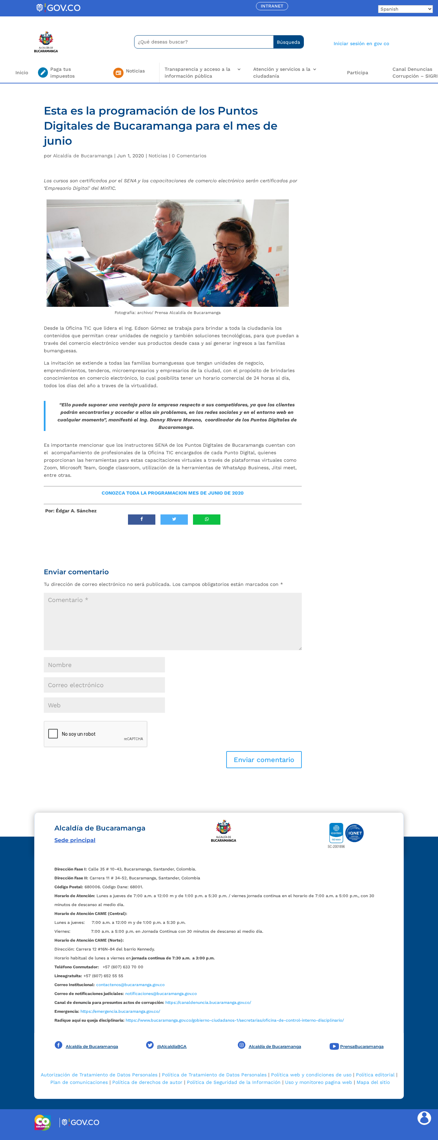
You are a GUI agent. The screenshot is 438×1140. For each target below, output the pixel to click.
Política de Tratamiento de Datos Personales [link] (214, 1074)
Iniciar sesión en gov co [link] (361, 43)
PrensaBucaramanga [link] (362, 1046)
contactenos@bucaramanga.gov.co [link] (130, 984)
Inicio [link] (21, 72)
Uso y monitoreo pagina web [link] (318, 1082)
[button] (264, 759)
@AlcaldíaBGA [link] (171, 1046)
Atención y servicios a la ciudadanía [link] (281, 72)
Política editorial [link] (375, 1074)
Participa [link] (357, 72)
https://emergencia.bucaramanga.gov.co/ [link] (120, 1011)
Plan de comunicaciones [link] (79, 1082)
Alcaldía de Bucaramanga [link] (83, 155)
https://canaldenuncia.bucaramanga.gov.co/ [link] (208, 1002)
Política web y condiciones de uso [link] (311, 1074)
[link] (58, 12)
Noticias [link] (158, 155)
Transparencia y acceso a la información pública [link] (197, 72)
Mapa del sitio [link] (373, 1082)
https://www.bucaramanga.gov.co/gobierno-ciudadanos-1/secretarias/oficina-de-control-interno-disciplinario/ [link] (235, 1020)
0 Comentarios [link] (189, 155)
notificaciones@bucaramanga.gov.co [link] (161, 993)
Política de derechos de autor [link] (147, 1082)
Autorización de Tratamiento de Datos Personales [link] (99, 1074)
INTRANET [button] (272, 6)
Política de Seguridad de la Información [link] (234, 1082)
